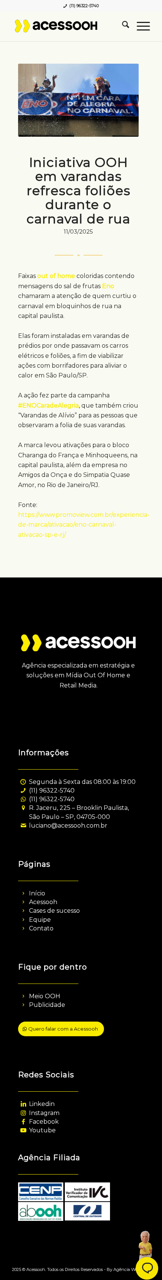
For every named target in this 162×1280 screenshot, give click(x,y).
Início (37, 893)
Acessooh (43, 902)
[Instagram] (23, 1113)
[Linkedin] (23, 1104)
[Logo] (67, 26)
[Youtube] (23, 1130)
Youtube (42, 1130)
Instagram (44, 1113)
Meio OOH (44, 996)
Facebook (44, 1121)
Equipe (40, 919)
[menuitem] (122, 26)
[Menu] (139, 26)
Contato (41, 928)
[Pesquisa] (122, 26)
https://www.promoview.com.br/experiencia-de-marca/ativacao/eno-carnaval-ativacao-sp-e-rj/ (84, 524)
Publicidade (47, 1004)
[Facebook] (23, 1121)
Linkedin (42, 1103)
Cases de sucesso (54, 910)
